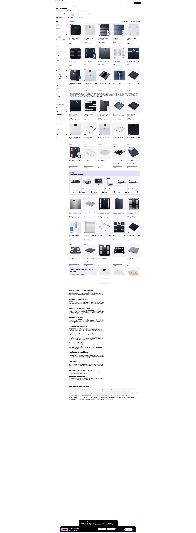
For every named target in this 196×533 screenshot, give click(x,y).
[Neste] (138, 185)
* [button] (88, 43)
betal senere (94, 357)
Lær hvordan (77, 15)
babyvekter (80, 319)
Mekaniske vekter (72, 328)
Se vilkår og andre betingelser (97, 96)
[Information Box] (75, 21)
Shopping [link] (60, 6)
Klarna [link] (57, 6)
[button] (132, 3)
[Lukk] (116, 521)
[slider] (56, 37)
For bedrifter (61, 0)
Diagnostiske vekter (59, 25)
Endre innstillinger (85, 528)
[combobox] (124, 21)
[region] (98, 525)
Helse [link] (71, 6)
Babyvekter (58, 28)
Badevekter (58, 27)
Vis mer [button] (104, 283)
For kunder (57, 0)
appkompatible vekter (95, 335)
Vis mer (89, 13)
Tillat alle (111, 528)
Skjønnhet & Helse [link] (66, 6)
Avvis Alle (102, 528)
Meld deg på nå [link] (128, 529)
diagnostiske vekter (90, 310)
